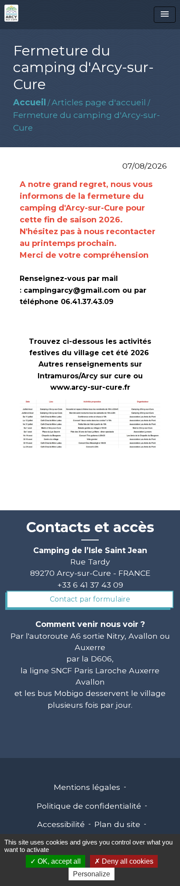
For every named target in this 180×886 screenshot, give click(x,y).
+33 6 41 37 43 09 (90, 584)
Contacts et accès (90, 527)
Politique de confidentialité (89, 805)
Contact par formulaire (90, 599)
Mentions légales (87, 787)
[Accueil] (11, 13)
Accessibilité (61, 824)
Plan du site (117, 824)
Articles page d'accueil (99, 102)
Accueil (29, 102)
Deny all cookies (126, 861)
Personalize (91, 874)
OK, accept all (58, 861)
